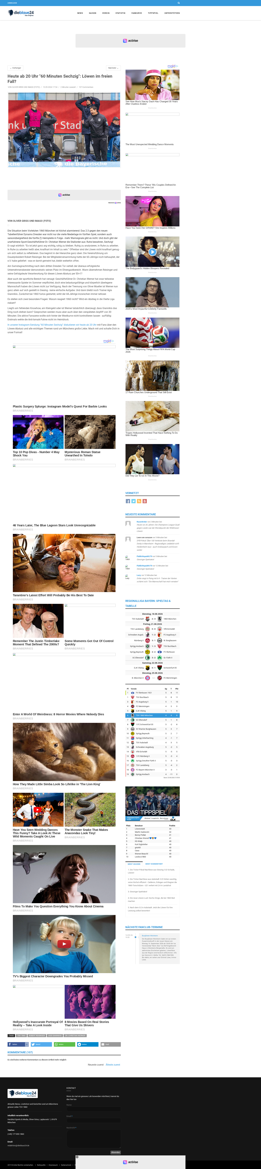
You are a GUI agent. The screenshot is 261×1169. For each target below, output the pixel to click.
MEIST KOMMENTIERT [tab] (154, 864)
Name (69, 1105)
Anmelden (12, 3)
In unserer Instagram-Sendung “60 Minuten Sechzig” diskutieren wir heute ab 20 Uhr (52, 325)
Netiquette (41, 1165)
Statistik (121, 13)
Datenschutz (66, 1165)
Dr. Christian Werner (75, 1036)
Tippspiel (153, 13)
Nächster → (113, 68)
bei (158, 543)
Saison (92, 13)
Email (69, 1116)
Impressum (53, 1165)
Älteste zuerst (113, 1064)
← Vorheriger (15, 68)
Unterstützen (172, 13)
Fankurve (137, 13)
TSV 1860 (21, 1036)
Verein (106, 13)
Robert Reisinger (37, 1036)
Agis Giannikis (54, 1036)
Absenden (115, 1152)
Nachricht (71, 1128)
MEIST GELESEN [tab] (134, 864)
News (80, 13)
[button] (18, 1044)
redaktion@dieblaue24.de (18, 1145)
